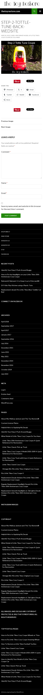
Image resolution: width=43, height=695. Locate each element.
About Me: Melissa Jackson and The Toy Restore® (20, 419)
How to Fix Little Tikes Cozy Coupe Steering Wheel (20, 640)
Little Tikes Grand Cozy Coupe (13, 464)
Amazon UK (5, 245)
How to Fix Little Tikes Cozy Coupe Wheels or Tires (20, 635)
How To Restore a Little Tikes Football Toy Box (18, 644)
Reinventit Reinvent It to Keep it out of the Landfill (20, 281)
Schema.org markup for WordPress (12, 692)
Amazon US (5, 241)
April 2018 (5, 322)
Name (4, 183)
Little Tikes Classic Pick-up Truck (14, 447)
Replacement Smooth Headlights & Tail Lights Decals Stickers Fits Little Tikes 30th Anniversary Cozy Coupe (21, 493)
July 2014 (4, 374)
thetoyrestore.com (10, 11)
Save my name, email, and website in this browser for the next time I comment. (21, 207)
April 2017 (5, 330)
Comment (6, 152)
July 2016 (4, 343)
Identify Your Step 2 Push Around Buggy (16, 270)
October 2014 (6, 370)
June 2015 (5, 352)
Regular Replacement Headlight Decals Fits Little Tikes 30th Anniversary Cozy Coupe (19, 485)
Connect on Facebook (12, 301)
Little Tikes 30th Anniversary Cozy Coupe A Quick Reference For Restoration (21, 442)
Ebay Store (5, 236)
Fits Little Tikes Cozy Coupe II (12, 473)
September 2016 (7, 339)
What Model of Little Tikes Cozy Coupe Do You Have (20, 436)
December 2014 (7, 361)
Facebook (5, 254)
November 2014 (7, 365)
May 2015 (4, 356)
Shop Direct (5, 232)
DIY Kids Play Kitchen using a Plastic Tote (17, 285)
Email (4, 193)
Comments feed (7, 398)
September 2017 (7, 326)
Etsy (2, 250)
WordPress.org (7, 403)
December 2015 (7, 348)
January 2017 (6, 335)
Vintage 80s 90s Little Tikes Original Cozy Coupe (20, 469)
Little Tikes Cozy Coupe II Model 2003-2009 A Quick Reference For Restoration (22, 452)
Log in (3, 390)
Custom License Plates (9, 423)
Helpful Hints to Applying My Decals (14, 427)
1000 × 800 (14, 35)
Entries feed (5, 394)
